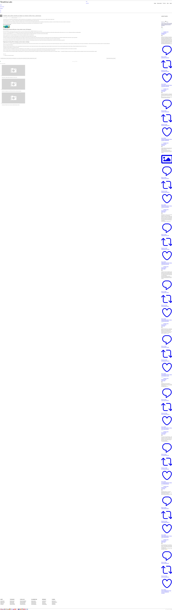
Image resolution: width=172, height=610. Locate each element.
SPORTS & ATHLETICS (14, 17)
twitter (167, 609)
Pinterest (76, 61)
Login (171, 3)
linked (171, 609)
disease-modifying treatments (32, 48)
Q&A (168, 3)
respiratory (12, 55)
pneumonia (9, 55)
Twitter (74, 61)
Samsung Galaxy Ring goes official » (111, 58)
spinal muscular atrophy (43, 19)
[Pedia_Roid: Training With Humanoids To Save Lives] (13, 75)
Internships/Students (33, 604)
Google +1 (75, 61)
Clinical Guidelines (44, 604)
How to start (159, 3)
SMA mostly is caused (5, 32)
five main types (14, 33)
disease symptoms (66, 32)
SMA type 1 (10, 20)
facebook (72, 61)
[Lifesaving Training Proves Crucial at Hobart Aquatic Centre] (13, 103)
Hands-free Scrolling (12, 604)
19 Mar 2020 (163, 380)
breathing (6, 55)
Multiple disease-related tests (6, 43)
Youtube (170, 609)
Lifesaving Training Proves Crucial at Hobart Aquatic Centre (10, 104)
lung (7, 55)
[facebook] (166, 609)
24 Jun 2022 (163, 91)
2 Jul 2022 (163, 34)
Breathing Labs (166, 209)
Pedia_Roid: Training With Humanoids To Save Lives (9, 77)
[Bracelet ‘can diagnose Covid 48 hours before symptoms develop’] (13, 89)
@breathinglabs (163, 210)
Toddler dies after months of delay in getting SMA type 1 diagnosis (22, 15)
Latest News (1, 604)
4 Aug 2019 (163, 488)
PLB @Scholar (53, 604)
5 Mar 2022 (163, 145)
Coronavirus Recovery (22, 604)
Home (155, 3)
